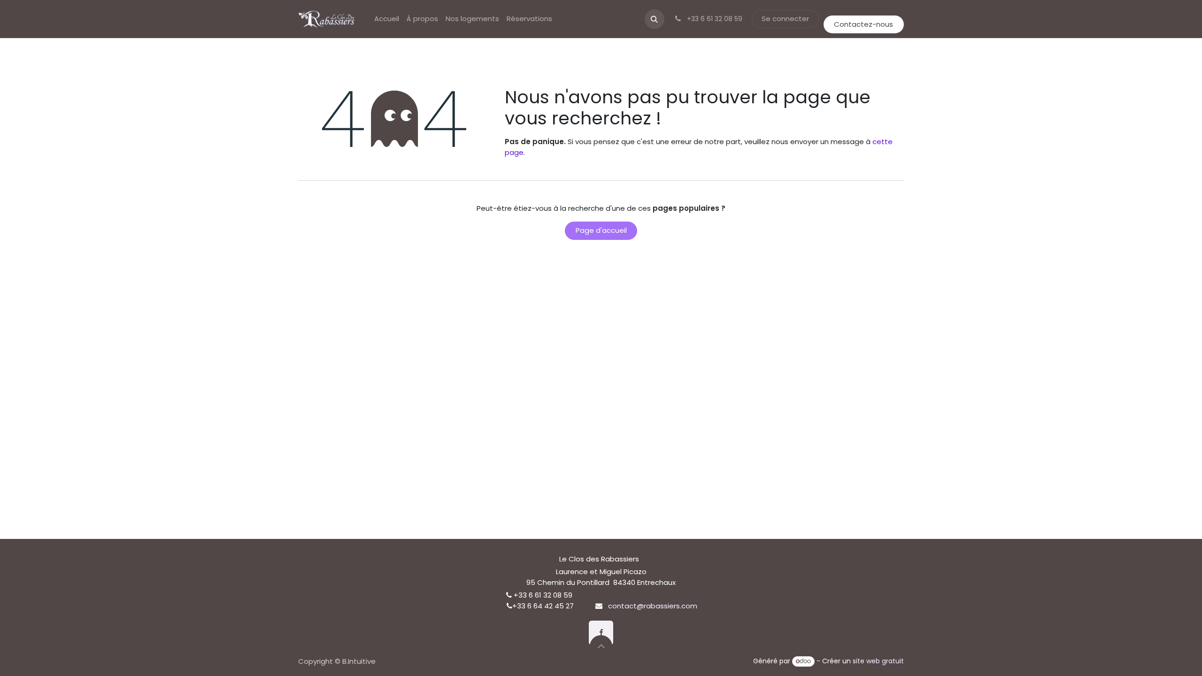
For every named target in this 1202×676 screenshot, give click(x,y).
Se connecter (785, 18)
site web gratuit (878, 661)
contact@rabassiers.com (652, 606)
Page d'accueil (601, 230)
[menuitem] (386, 19)
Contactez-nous (863, 24)
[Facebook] (601, 633)
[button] (654, 19)
